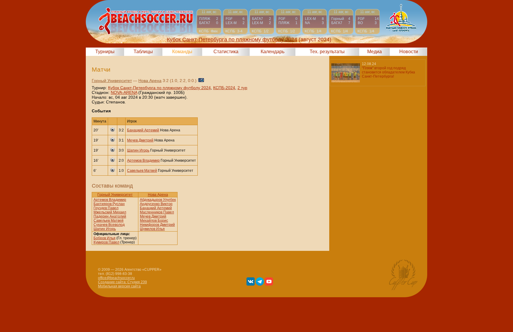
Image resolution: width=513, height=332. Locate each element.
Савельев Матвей (142, 171)
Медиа (374, 51)
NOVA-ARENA (124, 92)
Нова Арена (150, 80)
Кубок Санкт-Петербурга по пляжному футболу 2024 (159, 87)
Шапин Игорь (138, 150)
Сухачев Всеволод (109, 225)
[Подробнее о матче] (209, 21)
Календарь (272, 51)
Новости (408, 51)
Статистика (225, 51)
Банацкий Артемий (143, 130)
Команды (182, 51)
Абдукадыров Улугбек (158, 200)
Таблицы (143, 51)
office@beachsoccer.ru (116, 278)
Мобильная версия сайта (119, 286)
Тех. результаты (327, 51)
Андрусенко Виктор (156, 204)
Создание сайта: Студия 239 (122, 282)
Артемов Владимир (143, 160)
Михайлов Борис (154, 220)
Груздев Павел (106, 208)
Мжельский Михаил (110, 212)
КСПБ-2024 (224, 87)
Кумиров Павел (106, 242)
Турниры (105, 51)
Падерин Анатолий (110, 216)
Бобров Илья (104, 238)
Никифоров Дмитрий (157, 225)
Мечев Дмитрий (140, 140)
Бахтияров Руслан (109, 204)
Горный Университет (112, 80)
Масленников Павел (157, 212)
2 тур (242, 87)
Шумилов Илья (152, 229)
